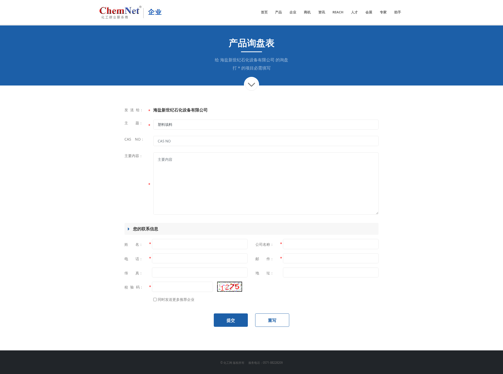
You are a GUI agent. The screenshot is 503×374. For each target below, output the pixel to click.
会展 (368, 12)
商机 (307, 12)
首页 (264, 12)
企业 (292, 12)
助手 (397, 12)
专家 (383, 12)
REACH (337, 12)
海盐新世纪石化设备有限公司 (247, 60)
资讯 (321, 12)
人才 (354, 12)
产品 (278, 12)
